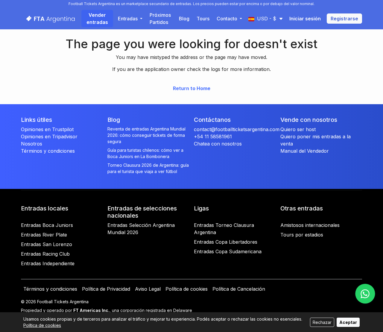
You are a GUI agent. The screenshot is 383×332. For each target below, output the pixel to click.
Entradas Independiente (48, 263)
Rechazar (322, 322)
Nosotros (31, 144)
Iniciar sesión (305, 19)
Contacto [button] (227, 19)
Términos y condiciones (48, 151)
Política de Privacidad (106, 289)
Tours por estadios (301, 235)
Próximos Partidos (160, 18)
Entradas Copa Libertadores (225, 242)
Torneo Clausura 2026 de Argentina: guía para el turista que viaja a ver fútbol (148, 168)
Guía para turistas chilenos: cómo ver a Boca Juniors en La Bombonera (145, 153)
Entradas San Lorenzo (46, 244)
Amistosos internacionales (310, 225)
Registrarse (344, 19)
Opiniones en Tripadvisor (49, 137)
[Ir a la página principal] (49, 18)
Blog (184, 19)
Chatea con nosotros (218, 144)
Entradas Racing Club (45, 254)
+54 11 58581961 (213, 137)
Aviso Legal (148, 289)
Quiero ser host (298, 129)
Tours (203, 19)
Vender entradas (97, 18)
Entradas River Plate (44, 235)
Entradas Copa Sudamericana (228, 251)
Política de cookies (186, 289)
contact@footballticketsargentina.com (236, 129)
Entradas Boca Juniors (47, 225)
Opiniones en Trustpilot (47, 129)
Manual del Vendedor (304, 151)
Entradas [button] (128, 19)
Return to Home (191, 88)
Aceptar (348, 322)
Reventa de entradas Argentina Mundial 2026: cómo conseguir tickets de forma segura (146, 135)
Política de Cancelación (238, 289)
